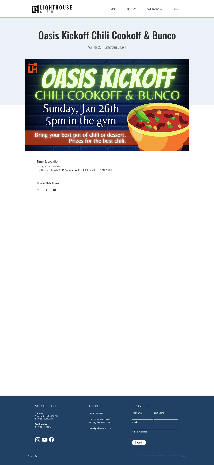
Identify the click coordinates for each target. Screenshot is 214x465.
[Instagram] (37, 439)
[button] (154, 9)
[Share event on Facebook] (38, 190)
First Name (137, 413)
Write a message (139, 432)
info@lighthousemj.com (100, 428)
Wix (183, 456)
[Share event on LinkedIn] (54, 190)
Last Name (159, 413)
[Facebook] (51, 439)
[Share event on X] (46, 190)
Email (134, 422)
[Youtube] (44, 439)
